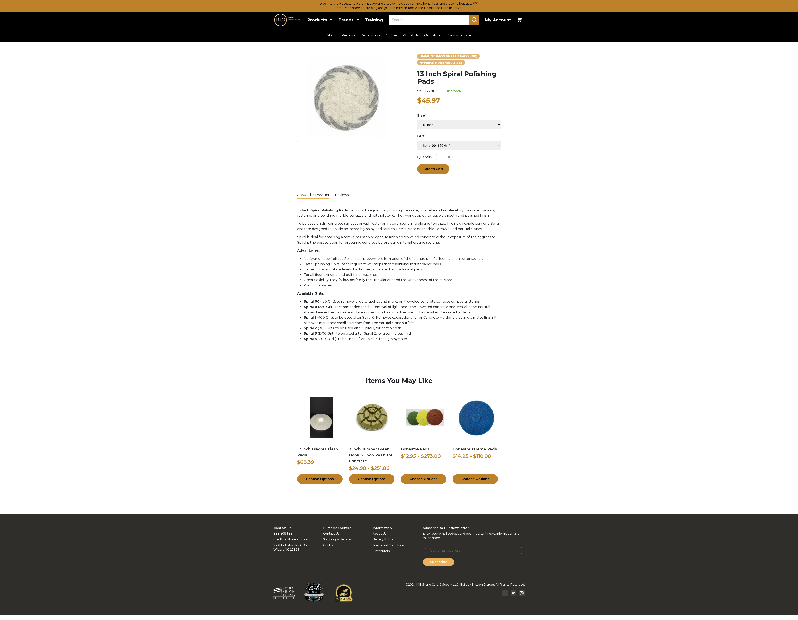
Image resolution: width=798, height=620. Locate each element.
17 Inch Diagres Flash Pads (317, 452)
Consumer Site (459, 35)
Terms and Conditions (388, 545)
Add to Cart (433, 169)
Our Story (432, 35)
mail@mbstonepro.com (290, 539)
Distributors (370, 35)
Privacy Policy (383, 539)
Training (374, 19)
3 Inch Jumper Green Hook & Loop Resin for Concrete (370, 455)
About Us (411, 35)
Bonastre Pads (415, 449)
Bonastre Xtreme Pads (475, 449)
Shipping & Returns (337, 539)
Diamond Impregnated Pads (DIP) (448, 56)
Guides (391, 35)
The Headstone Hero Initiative (440, 8)
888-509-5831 (283, 533)
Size (421, 115)
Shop (331, 35)
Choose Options (320, 479)
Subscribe (438, 562)
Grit (420, 136)
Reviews (348, 35)
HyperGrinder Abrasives (441, 62)
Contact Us (331, 533)
